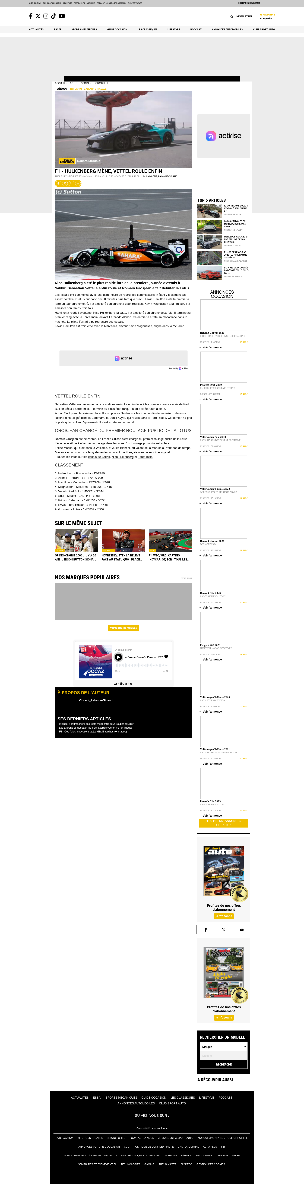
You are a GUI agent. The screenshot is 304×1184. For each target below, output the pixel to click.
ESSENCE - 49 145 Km (210, 602)
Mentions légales (90, 1137)
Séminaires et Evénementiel (97, 1164)
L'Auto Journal (188, 1146)
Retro (60, 551)
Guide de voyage (135, 3)
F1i (44, 3)
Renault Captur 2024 (212, 541)
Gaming (149, 1164)
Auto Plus (210, 1146)
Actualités (36, 29)
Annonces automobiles (227, 29)
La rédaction (65, 1137)
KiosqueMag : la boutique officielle (223, 1137)
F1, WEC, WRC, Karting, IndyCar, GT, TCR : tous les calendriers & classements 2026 (169, 557)
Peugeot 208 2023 (210, 645)
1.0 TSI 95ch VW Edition (212, 700)
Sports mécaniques (84, 29)
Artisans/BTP (167, 1164)
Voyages (171, 1155)
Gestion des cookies (211, 1164)
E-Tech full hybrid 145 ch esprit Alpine (222, 336)
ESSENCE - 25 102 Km (210, 498)
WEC (152, 551)
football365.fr (54, 3)
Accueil (60, 83)
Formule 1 (101, 83)
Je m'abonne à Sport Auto (175, 1137)
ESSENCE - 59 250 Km (210, 758)
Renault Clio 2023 (210, 593)
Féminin (186, 1155)
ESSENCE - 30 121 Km (210, 810)
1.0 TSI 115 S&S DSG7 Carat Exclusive (220, 440)
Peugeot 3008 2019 (211, 384)
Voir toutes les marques (123, 627)
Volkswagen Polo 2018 (213, 437)
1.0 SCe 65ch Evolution (213, 596)
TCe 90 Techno (208, 544)
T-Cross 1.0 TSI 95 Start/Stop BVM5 (218, 492)
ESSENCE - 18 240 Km (210, 550)
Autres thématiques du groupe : (138, 1155)
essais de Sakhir (99, 457)
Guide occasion (117, 29)
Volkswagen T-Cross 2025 (215, 697)
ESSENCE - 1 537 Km (210, 342)
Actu (73, 83)
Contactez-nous (142, 1137)
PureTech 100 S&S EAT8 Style (216, 648)
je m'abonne (224, 915)
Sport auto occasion (116, 3)
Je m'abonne (267, 16)
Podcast (196, 29)
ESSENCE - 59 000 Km (210, 446)
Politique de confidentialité (154, 1146)
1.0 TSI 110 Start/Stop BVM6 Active (218, 752)
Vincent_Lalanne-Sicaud (162, 176)
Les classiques (147, 29)
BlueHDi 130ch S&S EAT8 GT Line (217, 388)
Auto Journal (35, 3)
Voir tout (186, 578)
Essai (57, 29)
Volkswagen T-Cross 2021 (215, 749)
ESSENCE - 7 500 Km (210, 706)
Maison (223, 1155)
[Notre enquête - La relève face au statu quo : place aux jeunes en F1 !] (123, 540)
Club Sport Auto (264, 29)
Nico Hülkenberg (123, 457)
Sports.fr (67, 3)
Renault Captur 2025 (212, 332)
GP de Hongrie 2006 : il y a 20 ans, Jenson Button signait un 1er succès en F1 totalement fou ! (75, 557)
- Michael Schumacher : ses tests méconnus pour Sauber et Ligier (96, 723)
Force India (145, 457)
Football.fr (79, 3)
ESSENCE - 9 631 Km (210, 654)
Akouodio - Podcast (96, 3)
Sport (85, 83)
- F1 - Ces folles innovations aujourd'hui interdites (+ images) (92, 731)
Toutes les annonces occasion (224, 822)
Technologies (130, 1164)
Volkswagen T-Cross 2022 (215, 488)
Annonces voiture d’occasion (99, 1146)
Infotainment (204, 1155)
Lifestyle (173, 29)
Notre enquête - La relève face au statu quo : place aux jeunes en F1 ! (121, 557)
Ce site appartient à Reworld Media (87, 1155)
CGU (126, 1146)
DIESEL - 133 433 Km (210, 394)
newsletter (244, 16)
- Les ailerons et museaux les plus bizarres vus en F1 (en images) (95, 727)
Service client (117, 1137)
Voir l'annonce (211, 347)
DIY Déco (186, 1164)
